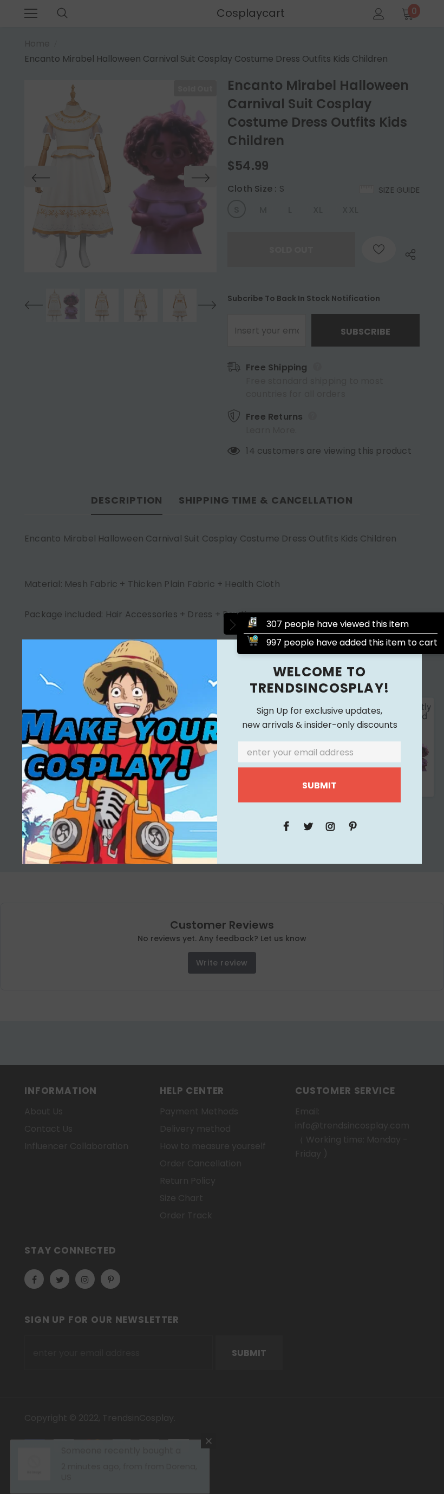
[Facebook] (286, 825)
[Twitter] (308, 825)
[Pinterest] (352, 825)
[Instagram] (330, 825)
